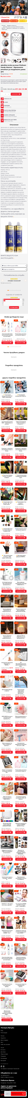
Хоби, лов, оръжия (5, 1044)
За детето (3, 1038)
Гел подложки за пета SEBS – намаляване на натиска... (7, 423)
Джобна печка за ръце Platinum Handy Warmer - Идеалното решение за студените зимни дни (13, 28)
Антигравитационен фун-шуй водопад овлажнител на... (7, 583)
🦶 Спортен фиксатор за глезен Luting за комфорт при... (7, 530)
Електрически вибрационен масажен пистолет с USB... (20, 744)
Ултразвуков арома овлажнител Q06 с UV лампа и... (21, 798)
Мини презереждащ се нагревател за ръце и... (20, 717)
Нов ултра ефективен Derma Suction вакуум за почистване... (7, 335)
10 (20, 290)
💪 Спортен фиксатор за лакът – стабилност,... (21, 503)
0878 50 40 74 (6, 1075)
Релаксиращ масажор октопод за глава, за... (20, 334)
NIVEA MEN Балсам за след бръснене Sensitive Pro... (7, 717)
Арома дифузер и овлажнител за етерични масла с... (7, 610)
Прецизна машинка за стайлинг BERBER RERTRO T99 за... (21, 824)
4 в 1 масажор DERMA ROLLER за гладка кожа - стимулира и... (21, 905)
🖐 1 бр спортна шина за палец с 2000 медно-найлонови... (7, 556)
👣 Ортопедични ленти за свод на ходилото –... (20, 530)
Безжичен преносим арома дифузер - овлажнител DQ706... (21, 610)
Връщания (3, 1060)
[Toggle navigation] (26, 17)
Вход (2, 1030)
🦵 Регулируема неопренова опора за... (21, 395)
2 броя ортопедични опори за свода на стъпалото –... (21, 423)
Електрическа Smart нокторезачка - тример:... (7, 985)
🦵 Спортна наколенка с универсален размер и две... (20, 476)
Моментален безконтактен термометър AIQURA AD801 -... (7, 1012)
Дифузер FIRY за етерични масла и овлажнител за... (21, 637)
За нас (2, 1047)
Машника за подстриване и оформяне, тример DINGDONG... (20, 852)
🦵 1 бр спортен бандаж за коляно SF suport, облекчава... (7, 396)
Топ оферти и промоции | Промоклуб (10, 1068)
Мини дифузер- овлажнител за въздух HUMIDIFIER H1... (20, 583)
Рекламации (4, 1058)
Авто (2, 1042)
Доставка (3, 1052)
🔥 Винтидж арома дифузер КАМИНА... (21, 556)
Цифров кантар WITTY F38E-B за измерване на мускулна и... (7, 851)
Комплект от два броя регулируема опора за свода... (7, 449)
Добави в (15, 94)
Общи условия (4, 1054)
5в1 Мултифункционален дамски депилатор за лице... (21, 664)
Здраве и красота (11, 25)
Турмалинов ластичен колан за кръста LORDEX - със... (7, 932)
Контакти (3, 1049)
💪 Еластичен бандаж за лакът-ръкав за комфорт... (7, 476)
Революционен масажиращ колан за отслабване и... (21, 878)
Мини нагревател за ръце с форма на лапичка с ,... (7, 744)
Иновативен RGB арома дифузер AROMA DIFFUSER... (7, 824)
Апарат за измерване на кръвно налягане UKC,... (7, 771)
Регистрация (4, 1032)
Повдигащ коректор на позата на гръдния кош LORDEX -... (21, 932)
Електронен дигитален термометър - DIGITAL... (7, 664)
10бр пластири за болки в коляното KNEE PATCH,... (7, 798)
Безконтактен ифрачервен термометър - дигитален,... (21, 691)
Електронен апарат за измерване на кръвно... (21, 985)
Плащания (3, 1056)
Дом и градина (4, 1040)
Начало (4, 25)
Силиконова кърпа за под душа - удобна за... (7, 878)
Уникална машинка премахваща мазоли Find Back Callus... (21, 958)
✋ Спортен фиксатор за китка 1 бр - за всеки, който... (7, 503)
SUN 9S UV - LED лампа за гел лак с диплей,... (7, 904)
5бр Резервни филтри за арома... (7, 690)
